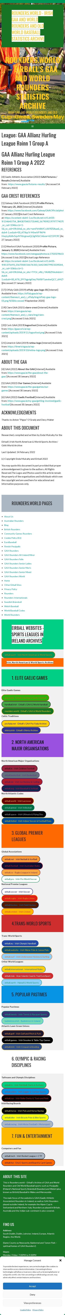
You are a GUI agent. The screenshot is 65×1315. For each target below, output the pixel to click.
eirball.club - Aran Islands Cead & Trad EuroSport (27, 976)
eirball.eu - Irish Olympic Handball (20, 943)
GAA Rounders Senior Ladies (18, 563)
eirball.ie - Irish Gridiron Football (19, 768)
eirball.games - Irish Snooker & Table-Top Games (27, 1040)
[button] (60, 1260)
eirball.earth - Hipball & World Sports (22, 982)
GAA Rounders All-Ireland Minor (19, 555)
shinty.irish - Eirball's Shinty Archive (21, 730)
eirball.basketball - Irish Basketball (21, 775)
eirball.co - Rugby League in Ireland (21, 872)
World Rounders (12, 614)
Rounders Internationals (15, 597)
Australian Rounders (14, 521)
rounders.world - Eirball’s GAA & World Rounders (28, 711)
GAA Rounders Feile (13, 559)
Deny (32, 1294)
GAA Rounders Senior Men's (17, 567)
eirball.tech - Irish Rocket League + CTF (23, 1156)
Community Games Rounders (18, 533)
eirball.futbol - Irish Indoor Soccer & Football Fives (28, 821)
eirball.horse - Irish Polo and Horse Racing (24, 1110)
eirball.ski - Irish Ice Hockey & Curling (22, 782)
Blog (6, 525)
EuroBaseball (10, 542)
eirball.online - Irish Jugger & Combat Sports (25, 1091)
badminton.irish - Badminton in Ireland (22, 1021)
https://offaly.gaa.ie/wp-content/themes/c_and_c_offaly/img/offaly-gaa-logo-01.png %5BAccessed (29, 297)
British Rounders (12, 529)
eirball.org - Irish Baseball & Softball (21, 788)
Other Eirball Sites (12, 585)
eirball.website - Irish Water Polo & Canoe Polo (27, 950)
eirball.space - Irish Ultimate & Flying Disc (24, 814)
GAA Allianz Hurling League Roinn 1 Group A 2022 (28, 158)
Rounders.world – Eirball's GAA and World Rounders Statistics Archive (32, 82)
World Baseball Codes (14, 610)
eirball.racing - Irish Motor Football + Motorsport (27, 1124)
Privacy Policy (38, 1310)
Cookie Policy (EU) (12, 538)
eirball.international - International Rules (24, 969)
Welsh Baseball (11, 606)
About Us (8, 516)
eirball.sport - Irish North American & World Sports (28, 654)
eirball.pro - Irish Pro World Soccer (21, 879)
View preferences (32, 1303)
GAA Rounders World (14, 576)
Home (7, 580)
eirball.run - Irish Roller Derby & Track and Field (26, 1098)
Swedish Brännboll (13, 602)
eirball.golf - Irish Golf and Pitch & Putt (23, 1033)
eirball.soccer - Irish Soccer (17, 891)
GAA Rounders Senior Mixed (17, 572)
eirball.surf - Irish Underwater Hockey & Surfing (27, 956)
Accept (32, 1286)
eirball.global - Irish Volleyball (18, 807)
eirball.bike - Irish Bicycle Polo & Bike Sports (25, 1117)
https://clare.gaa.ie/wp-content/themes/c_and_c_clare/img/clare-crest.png (23, 315)
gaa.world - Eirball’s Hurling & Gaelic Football (25, 697)
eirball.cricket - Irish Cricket (18, 911)
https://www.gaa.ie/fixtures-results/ (27, 184)
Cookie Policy (25, 1310)
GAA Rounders (11, 550)
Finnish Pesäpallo (12, 546)
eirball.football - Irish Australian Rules (22, 865)
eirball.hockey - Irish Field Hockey (20, 905)
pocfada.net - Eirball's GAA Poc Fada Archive (26, 723)
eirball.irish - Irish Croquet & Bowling (22, 1047)
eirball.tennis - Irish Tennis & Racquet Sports (26, 1014)
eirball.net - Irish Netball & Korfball (21, 859)
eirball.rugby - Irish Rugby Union (20, 898)
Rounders (8, 593)
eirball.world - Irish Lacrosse (18, 801)
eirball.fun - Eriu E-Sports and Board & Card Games (28, 1162)
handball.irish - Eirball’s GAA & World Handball (26, 704)
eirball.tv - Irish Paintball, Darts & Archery (24, 1085)
